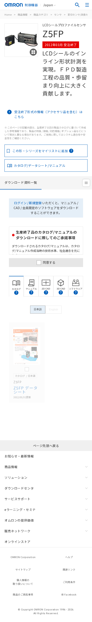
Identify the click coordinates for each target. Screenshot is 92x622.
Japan (48, 4)
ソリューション (15, 477)
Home (8, 14)
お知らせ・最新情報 (19, 456)
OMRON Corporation (23, 557)
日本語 (38, 309)
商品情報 (22, 14)
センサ (58, 14)
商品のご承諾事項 (23, 594)
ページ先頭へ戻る (46, 445)
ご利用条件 (69, 582)
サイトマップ (23, 569)
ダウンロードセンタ (19, 488)
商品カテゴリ (40, 14)
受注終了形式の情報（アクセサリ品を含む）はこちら (48, 114)
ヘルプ (69, 557)
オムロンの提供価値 (19, 520)
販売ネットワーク (17, 531)
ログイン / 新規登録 (28, 203)
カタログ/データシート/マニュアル (39, 165)
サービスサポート (17, 499)
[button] (16, 292)
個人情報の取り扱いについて (23, 581)
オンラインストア (17, 541)
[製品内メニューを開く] (86, 182)
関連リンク (69, 569)
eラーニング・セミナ (20, 509)
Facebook (70, 594)
